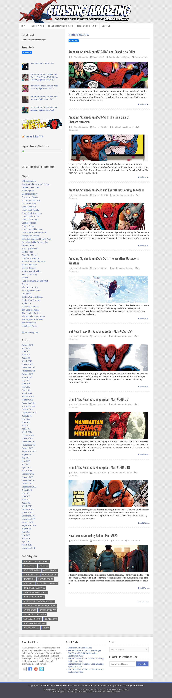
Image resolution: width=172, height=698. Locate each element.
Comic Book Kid (29, 207)
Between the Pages (30, 187)
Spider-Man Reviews (31, 300)
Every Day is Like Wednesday (35, 242)
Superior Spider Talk (33, 136)
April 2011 (26, 542)
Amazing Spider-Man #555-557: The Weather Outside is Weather (104, 260)
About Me (106, 26)
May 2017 (26, 355)
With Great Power (29, 326)
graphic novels (32, 570)
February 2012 (28, 509)
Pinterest (36, 669)
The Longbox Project (31, 313)
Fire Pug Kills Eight (30, 249)
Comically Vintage (30, 220)
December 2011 (28, 516)
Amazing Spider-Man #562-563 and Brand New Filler (102, 51)
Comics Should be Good (32, 229)
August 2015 (27, 377)
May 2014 (26, 426)
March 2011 (27, 545)
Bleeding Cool (28, 191)
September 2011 (29, 525)
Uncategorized (31, 628)
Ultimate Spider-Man (34, 623)
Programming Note (47, 583)
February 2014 (28, 435)
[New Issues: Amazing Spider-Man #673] (109, 558)
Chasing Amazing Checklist (60, 26)
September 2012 (29, 487)
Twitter (41, 669)
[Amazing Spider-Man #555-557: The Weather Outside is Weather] (109, 289)
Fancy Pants (94, 685)
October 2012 (27, 484)
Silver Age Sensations (31, 290)
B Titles (43, 566)
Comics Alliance (29, 226)
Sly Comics (26, 294)
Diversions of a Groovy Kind (34, 232)
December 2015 (28, 368)
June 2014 (26, 422)
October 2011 (27, 522)
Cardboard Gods (29, 203)
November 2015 (28, 371)
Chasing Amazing (53, 685)
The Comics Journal (30, 310)
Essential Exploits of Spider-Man (36, 239)
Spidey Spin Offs (48, 610)
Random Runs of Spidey (119, 57)
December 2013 (28, 442)
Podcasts (28, 583)
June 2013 (26, 461)
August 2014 (27, 416)
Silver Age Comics (30, 287)
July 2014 (26, 419)
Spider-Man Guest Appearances (39, 606)
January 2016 (27, 364)
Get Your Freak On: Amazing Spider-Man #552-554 (101, 331)
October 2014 (27, 409)
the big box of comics (35, 614)
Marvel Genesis (28, 268)
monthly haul (49, 575)
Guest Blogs (49, 570)
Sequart (25, 284)
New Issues (118, 541)
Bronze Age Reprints (31, 200)
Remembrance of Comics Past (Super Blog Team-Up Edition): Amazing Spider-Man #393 (44, 77)
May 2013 (26, 464)
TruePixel (67, 685)
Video (46, 628)
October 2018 (27, 345)
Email (24, 669)
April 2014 (26, 429)
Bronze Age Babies (30, 197)
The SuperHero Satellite (32, 319)
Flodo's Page (27, 252)
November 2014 (28, 406)
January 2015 (27, 400)
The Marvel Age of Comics (33, 316)
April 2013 (26, 467)
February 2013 (28, 474)
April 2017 (26, 358)
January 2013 (27, 477)
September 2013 (29, 451)
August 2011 (27, 529)
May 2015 (26, 387)
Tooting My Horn (32, 619)
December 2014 (28, 403)
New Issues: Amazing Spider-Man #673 (93, 535)
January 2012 (27, 513)
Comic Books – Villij (30, 216)
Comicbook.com (29, 223)
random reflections (34, 588)
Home (23, 26)
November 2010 (28, 548)
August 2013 (27, 455)
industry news (31, 575)
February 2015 (28, 397)
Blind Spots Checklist (87, 26)
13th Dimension (29, 181)
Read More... (144, 104)
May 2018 (26, 348)
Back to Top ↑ (143, 602)
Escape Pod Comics (30, 236)
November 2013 (28, 445)
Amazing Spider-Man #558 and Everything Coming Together (106, 190)
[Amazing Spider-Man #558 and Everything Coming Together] (109, 216)
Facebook (30, 669)
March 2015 (27, 393)
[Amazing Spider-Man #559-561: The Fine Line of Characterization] (109, 148)
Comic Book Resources (32, 213)
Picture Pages (45, 579)
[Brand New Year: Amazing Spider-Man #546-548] (109, 493)
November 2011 (28, 519)
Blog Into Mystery (29, 194)
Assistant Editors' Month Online (36, 184)
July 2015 (25, 380)
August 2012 (27, 490)
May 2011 (26, 538)
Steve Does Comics (30, 307)
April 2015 (26, 390)
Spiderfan (26, 303)
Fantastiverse (28, 245)
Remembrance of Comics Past (39, 601)
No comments (141, 57)
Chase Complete (37, 26)
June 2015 (26, 384)
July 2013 (26, 458)
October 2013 (27, 448)
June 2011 (26, 535)
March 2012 (27, 506)
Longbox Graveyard (31, 258)
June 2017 (26, 351)
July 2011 (25, 532)
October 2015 (27, 374)
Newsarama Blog (29, 274)
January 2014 (27, 438)
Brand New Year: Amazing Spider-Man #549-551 (99, 399)
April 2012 (26, 503)
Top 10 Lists (51, 619)
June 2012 (26, 496)
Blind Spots (30, 566)
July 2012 (26, 493)
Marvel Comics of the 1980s (34, 261)
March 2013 (27, 471)
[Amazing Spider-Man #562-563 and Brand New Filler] (109, 75)
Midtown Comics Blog (31, 271)
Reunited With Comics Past (42, 64)
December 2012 (28, 480)
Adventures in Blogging (36, 561)
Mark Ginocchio (81, 57)
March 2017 (27, 361)
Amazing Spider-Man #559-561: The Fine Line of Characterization (99, 119)
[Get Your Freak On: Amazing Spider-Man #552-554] (109, 357)
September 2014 (29, 413)
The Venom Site (29, 323)
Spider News (30, 610)
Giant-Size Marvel (29, 255)
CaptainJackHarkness (133, 685)
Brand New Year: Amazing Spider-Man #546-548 (99, 467)
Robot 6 (25, 278)
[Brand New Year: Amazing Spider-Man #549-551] (109, 425)
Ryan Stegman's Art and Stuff (35, 281)
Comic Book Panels (30, 210)
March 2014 (27, 432)
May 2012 (26, 500)
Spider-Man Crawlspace (32, 297)
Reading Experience (34, 597)
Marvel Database (29, 265)
